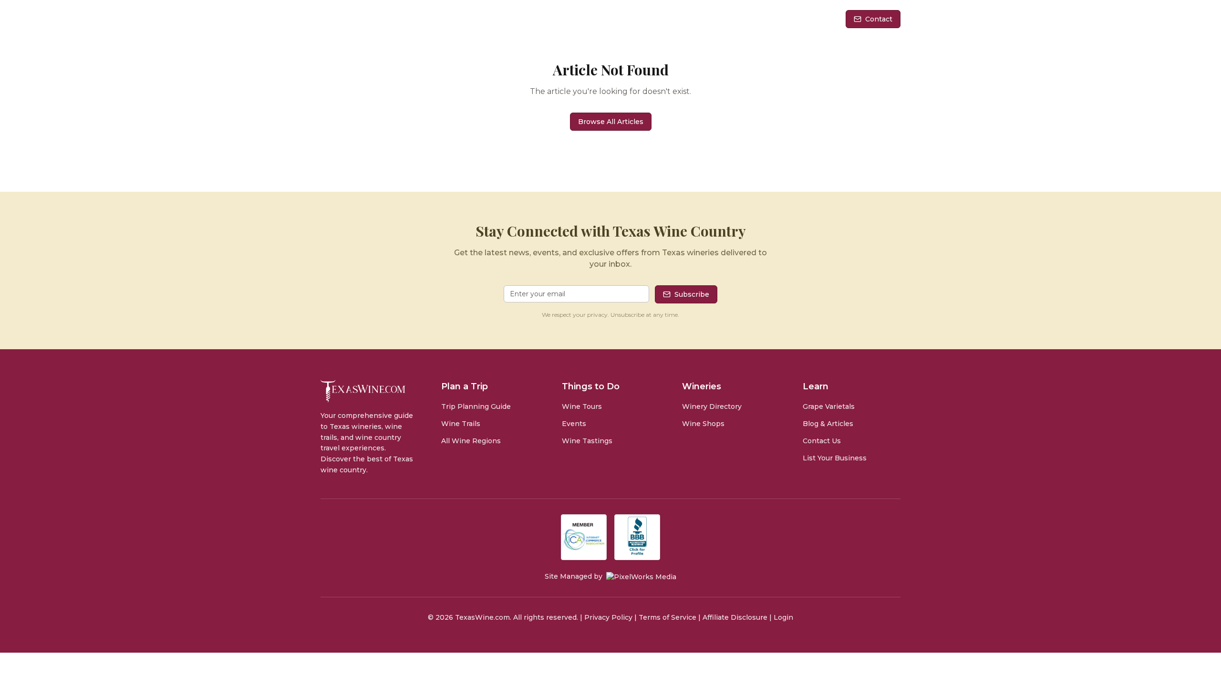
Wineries (759, 19)
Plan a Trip (604, 19)
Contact (878, 19)
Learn (812, 19)
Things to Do (683, 19)
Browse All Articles (610, 121)
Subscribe (691, 294)
